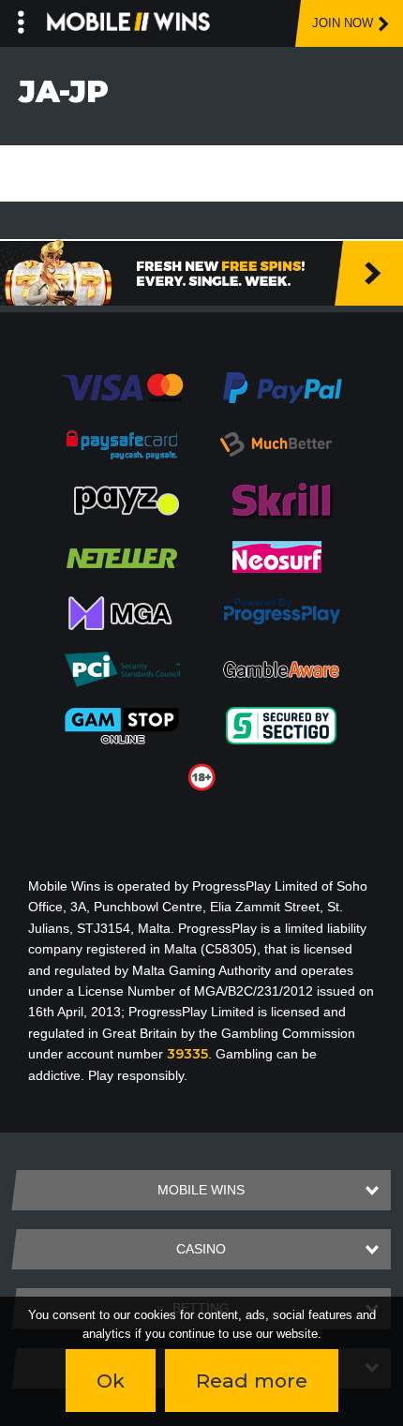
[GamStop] (122, 724)
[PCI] (122, 668)
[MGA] (122, 612)
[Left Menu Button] (21, 19)
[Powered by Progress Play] (281, 612)
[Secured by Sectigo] (281, 724)
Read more (251, 1380)
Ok (111, 1380)
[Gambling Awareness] (281, 668)
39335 (187, 1053)
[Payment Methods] (122, 386)
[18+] (202, 776)
